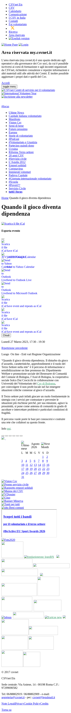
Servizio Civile (17, 188)
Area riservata (17, 35)
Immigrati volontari (20, 171)
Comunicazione (18, 14)
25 (26, 472)
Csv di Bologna (46, 383)
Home (5, 198)
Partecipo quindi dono (21, 145)
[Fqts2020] (8, 539)
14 (39, 464)
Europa (13, 132)
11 (26, 464)
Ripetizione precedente (14, 348)
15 (43, 464)
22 (43, 468)
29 (43, 472)
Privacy (19, 703)
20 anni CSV (16, 155)
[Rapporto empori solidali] (17, 487)
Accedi (5, 82)
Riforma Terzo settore (21, 152)
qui (9, 428)
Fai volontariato (18, 24)
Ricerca (13, 31)
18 (26, 468)
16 (47, 464)
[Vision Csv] (9, 481)
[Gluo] (5, 497)
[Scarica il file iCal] (13, 222)
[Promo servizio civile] (15, 484)
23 (47, 468)
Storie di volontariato (21, 135)
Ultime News (16, 112)
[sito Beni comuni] (12, 507)
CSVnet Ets (15, 4)
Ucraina (13, 148)
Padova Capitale (18, 175)
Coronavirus (16, 168)
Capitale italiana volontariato (25, 115)
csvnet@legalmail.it (43, 697)
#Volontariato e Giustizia (23, 142)
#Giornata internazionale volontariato (30, 178)
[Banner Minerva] (12, 501)
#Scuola (13, 181)
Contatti (13, 21)
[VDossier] (8, 494)
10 (22, 464)
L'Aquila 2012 (17, 162)
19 (31, 468)
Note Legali (8, 703)
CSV (12, 7)
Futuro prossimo (18, 129)
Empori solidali (17, 165)
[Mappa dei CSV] (12, 491)
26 (31, 472)
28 (39, 472)
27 (35, 472)
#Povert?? (14, 185)
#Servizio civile (18, 158)
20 (35, 468)
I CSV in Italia (17, 17)
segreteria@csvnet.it (13, 697)
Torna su (6, 709)
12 (31, 464)
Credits (44, 703)
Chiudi (6, 335)
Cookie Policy (32, 703)
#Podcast (14, 139)
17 (22, 468)
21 (39, 468)
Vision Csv (15, 122)
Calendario (15, 11)
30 (47, 472)
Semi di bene (16, 125)
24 (22, 472)
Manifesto (14, 119)
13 (35, 464)
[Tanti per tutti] (10, 504)
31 (22, 477)
